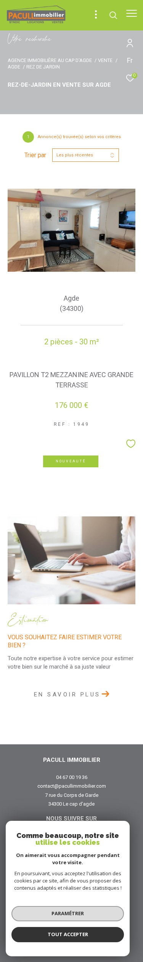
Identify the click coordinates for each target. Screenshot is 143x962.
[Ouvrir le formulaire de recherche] (113, 15)
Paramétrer (67, 913)
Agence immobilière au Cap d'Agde (50, 60)
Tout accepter (68, 934)
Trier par (35, 155)
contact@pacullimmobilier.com (71, 786)
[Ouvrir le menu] (131, 13)
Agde (14, 67)
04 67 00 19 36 (71, 777)
